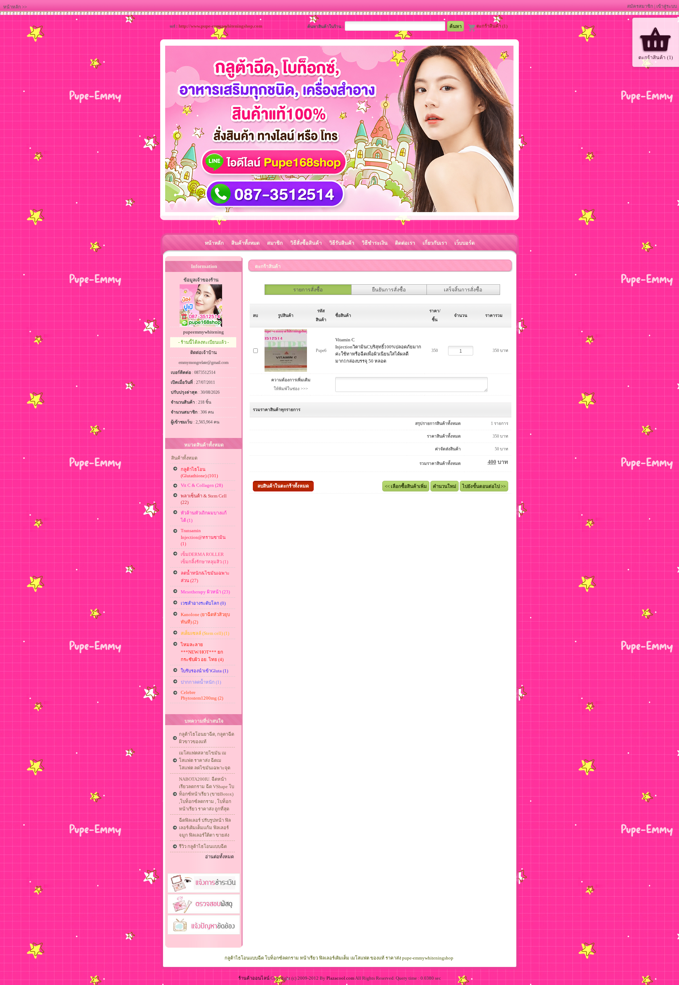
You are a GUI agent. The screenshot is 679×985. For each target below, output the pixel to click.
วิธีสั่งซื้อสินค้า (306, 243)
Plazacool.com (340, 978)
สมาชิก (275, 243)
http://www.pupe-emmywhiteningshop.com (220, 26)
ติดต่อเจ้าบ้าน (203, 352)
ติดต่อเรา (405, 243)
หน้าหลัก (12, 7)
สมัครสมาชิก (640, 6)
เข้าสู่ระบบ (666, 6)
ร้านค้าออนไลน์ (253, 978)
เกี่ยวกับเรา (435, 243)
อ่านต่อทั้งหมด (219, 856)
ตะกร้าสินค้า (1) (491, 26)
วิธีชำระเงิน (375, 243)
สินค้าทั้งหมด (245, 243)
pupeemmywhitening (203, 332)
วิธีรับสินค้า (341, 243)
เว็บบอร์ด (464, 243)
